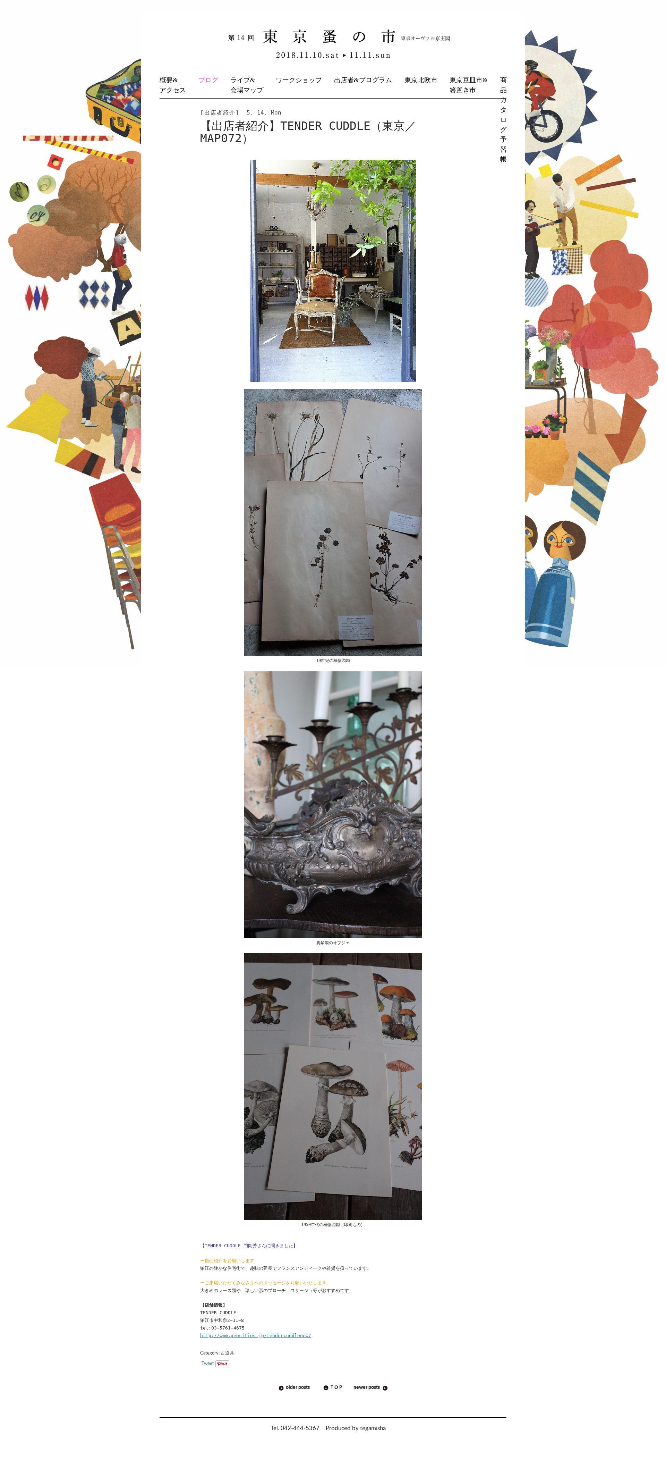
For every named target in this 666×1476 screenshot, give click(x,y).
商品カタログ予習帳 (503, 119)
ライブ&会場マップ (246, 85)
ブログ (208, 80)
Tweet (208, 1363)
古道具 (227, 1353)
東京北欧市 (420, 80)
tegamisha (373, 1428)
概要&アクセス (173, 85)
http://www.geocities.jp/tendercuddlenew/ (255, 1335)
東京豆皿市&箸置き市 (469, 85)
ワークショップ (299, 80)
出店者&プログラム (363, 80)
